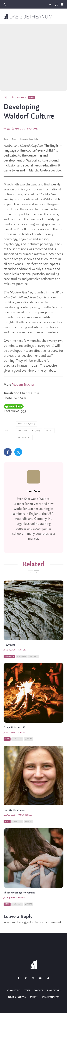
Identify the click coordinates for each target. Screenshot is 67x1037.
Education (9, 656)
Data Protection (50, 997)
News (31, 97)
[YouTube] (40, 978)
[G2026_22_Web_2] (33, 858)
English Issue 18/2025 (29, 431)
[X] (25, 978)
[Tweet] (18, 452)
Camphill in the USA (14, 727)
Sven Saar (32, 129)
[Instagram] (33, 978)
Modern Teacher (23, 385)
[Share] (8, 452)
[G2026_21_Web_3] (33, 693)
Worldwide (25, 437)
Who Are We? (13, 990)
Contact (38, 990)
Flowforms (9, 645)
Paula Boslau (25, 815)
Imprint (34, 997)
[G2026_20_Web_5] (33, 775)
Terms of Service (17, 997)
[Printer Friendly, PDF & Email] (14, 406)
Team (27, 990)
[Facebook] (18, 978)
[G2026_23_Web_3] (33, 610)
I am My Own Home (14, 810)
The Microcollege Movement (19, 893)
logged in (27, 922)
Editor (22, 650)
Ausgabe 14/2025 (27, 424)
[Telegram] (48, 978)
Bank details (53, 990)
